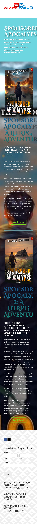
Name (6, 452)
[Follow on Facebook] (5, 439)
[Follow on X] (9, 439)
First (5, 458)
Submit (7, 474)
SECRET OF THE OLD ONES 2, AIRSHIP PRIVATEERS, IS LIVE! (17, 485)
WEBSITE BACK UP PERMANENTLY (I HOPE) (15, 497)
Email (6, 462)
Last (20, 458)
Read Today (18, 222)
